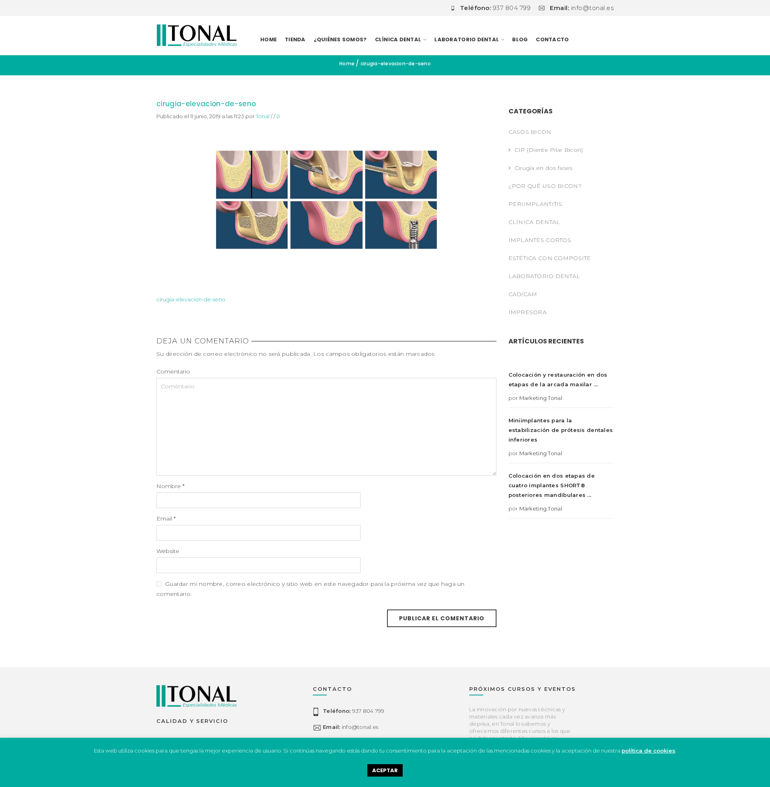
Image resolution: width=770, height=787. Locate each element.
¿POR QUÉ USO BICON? (545, 186)
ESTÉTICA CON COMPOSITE (550, 258)
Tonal (263, 116)
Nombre (170, 486)
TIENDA (295, 39)
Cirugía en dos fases (544, 168)
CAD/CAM (523, 294)
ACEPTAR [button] (385, 770)
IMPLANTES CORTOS (540, 240)
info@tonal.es (350, 727)
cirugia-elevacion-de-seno (206, 104)
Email (166, 518)
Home (268, 39)
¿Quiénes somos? (340, 39)
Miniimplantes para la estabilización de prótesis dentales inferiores (561, 430)
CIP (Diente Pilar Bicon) (549, 149)
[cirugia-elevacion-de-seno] (326, 199)
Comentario (173, 371)
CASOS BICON (530, 131)
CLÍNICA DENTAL (534, 222)
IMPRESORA (528, 312)
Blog (520, 39)
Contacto (552, 39)
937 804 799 (353, 711)
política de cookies (648, 750)
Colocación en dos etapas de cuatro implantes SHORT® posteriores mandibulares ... (552, 485)
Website (167, 551)
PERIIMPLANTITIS (536, 204)
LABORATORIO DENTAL (466, 39)
